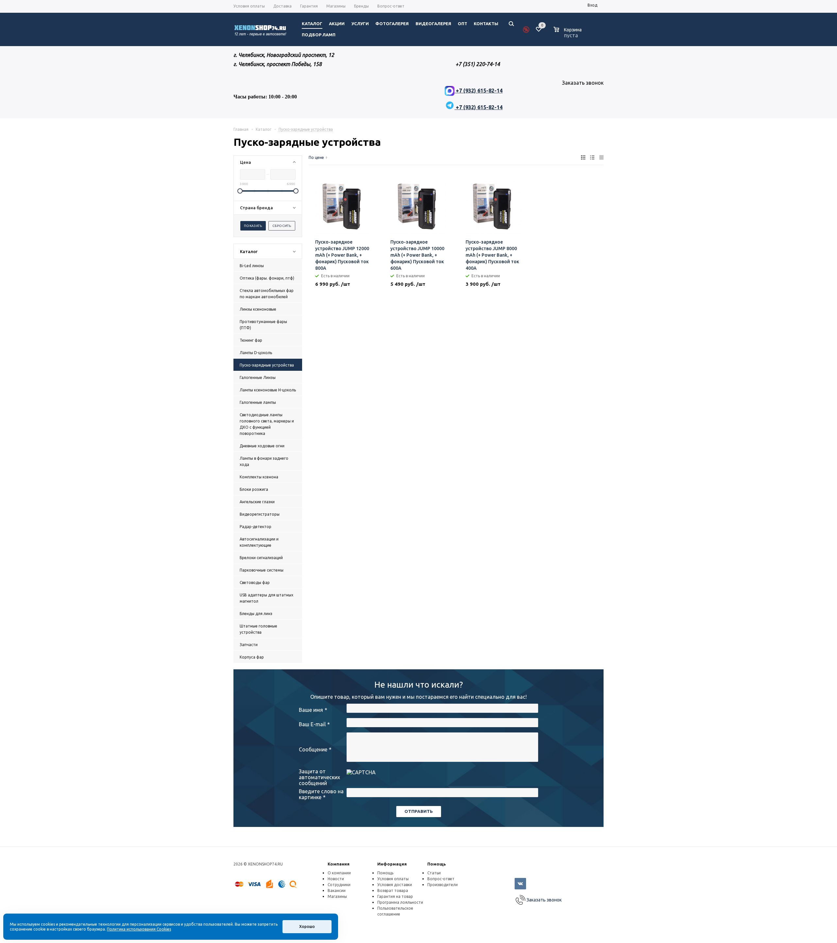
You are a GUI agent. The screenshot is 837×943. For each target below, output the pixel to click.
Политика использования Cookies (139, 929)
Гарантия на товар (395, 896)
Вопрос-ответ (440, 879)
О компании (339, 873)
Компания (339, 864)
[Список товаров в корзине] (568, 34)
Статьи (434, 873)
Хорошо (307, 926)
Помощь (436, 864)
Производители (442, 885)
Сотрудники (339, 885)
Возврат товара (392, 890)
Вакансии (337, 890)
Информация (392, 864)
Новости (336, 879)
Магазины (337, 896)
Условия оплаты (393, 879)
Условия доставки (394, 885)
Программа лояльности (400, 902)
